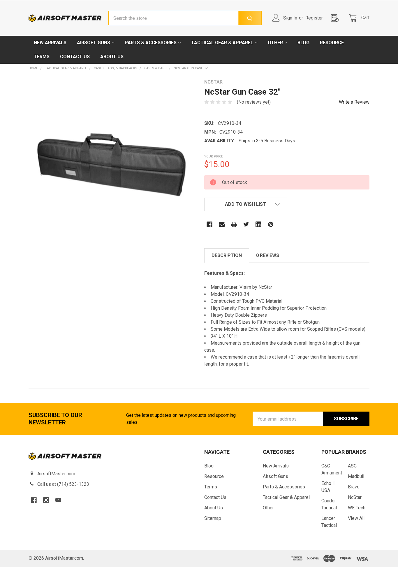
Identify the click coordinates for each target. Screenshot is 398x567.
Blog (303, 42)
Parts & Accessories (151, 42)
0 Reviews (267, 255)
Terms (42, 56)
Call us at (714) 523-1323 (63, 484)
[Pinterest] (270, 224)
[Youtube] (58, 500)
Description (227, 255)
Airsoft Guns (93, 42)
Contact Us (75, 56)
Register (314, 18)
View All (356, 518)
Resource (332, 42)
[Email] (221, 224)
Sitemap (212, 518)
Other (275, 42)
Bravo (354, 487)
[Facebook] (209, 224)
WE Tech (356, 508)
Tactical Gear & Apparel (222, 42)
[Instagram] (46, 500)
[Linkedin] (258, 224)
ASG (352, 466)
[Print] (234, 224)
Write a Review (354, 102)
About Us (112, 56)
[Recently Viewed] (336, 18)
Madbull (356, 476)
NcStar (355, 497)
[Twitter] (246, 224)
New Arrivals (50, 42)
